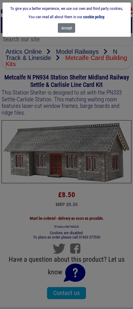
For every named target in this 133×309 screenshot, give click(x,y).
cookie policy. (94, 17)
